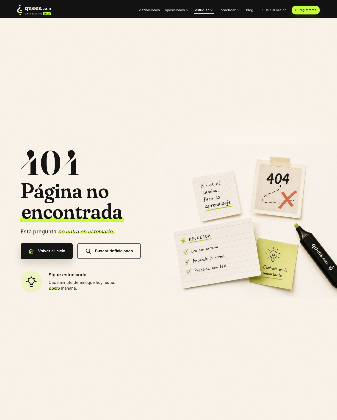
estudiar (202, 10)
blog (249, 10)
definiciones (149, 10)
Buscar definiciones (114, 251)
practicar (228, 10)
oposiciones (175, 10)
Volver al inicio (51, 251)
